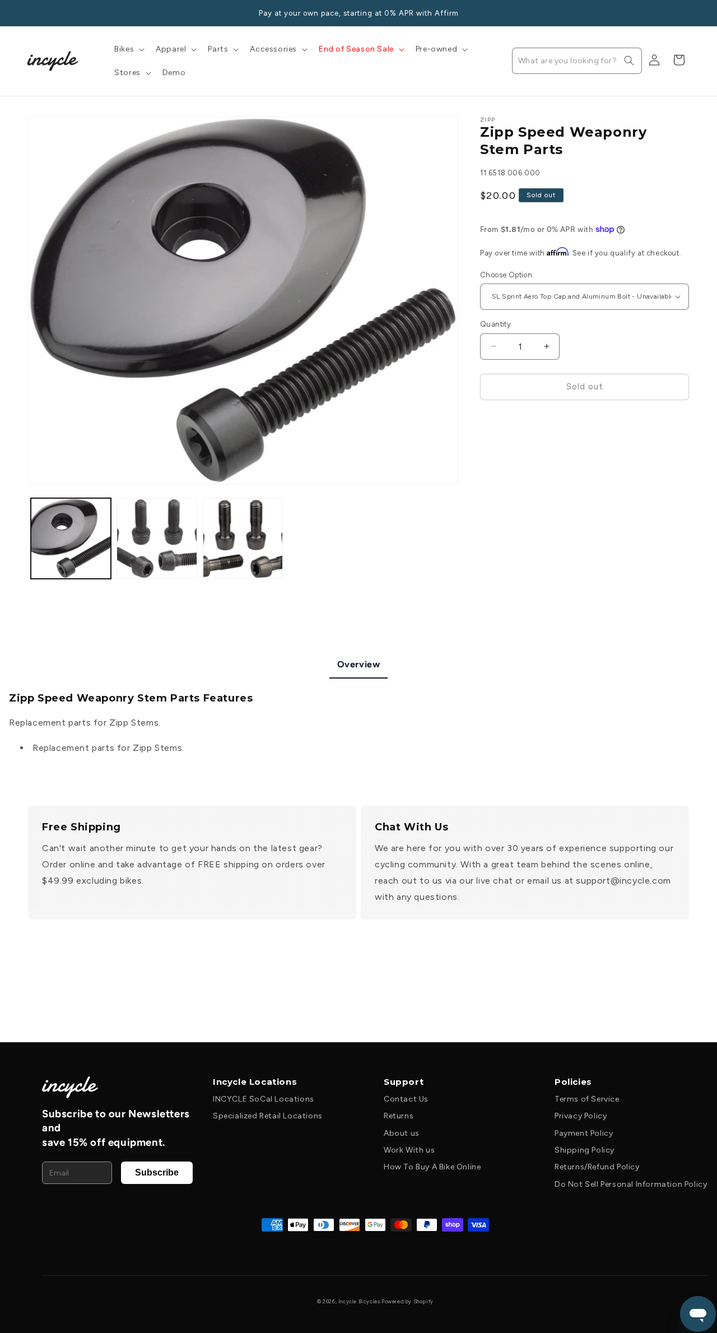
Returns (398, 1116)
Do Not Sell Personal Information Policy (631, 1184)
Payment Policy (584, 1133)
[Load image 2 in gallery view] (157, 538)
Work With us (409, 1150)
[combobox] (577, 60)
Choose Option (506, 274)
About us (402, 1133)
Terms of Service (587, 1099)
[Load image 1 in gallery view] (71, 538)
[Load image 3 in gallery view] (243, 538)
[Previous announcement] (32, 13)
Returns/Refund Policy (597, 1167)
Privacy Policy (581, 1116)
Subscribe (157, 1172)
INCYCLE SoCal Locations (263, 1099)
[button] (128, 49)
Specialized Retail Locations (268, 1116)
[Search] (629, 60)
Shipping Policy (584, 1150)
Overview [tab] (358, 664)
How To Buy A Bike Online (432, 1167)
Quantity (495, 324)
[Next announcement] (685, 13)
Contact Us (406, 1099)
